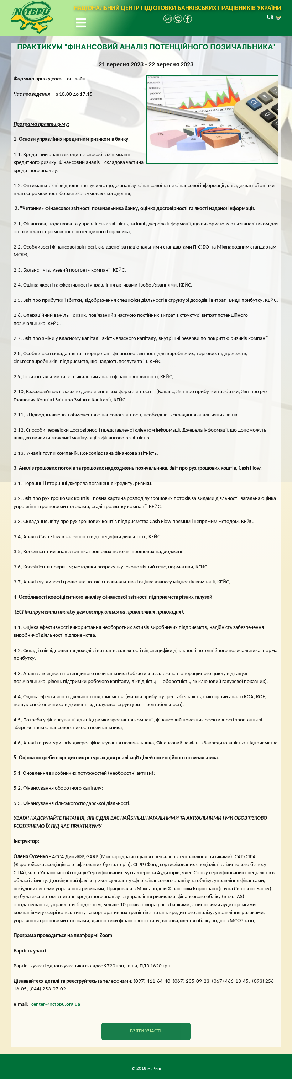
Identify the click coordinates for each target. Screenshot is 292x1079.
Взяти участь (146, 1031)
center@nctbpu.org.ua (55, 1004)
